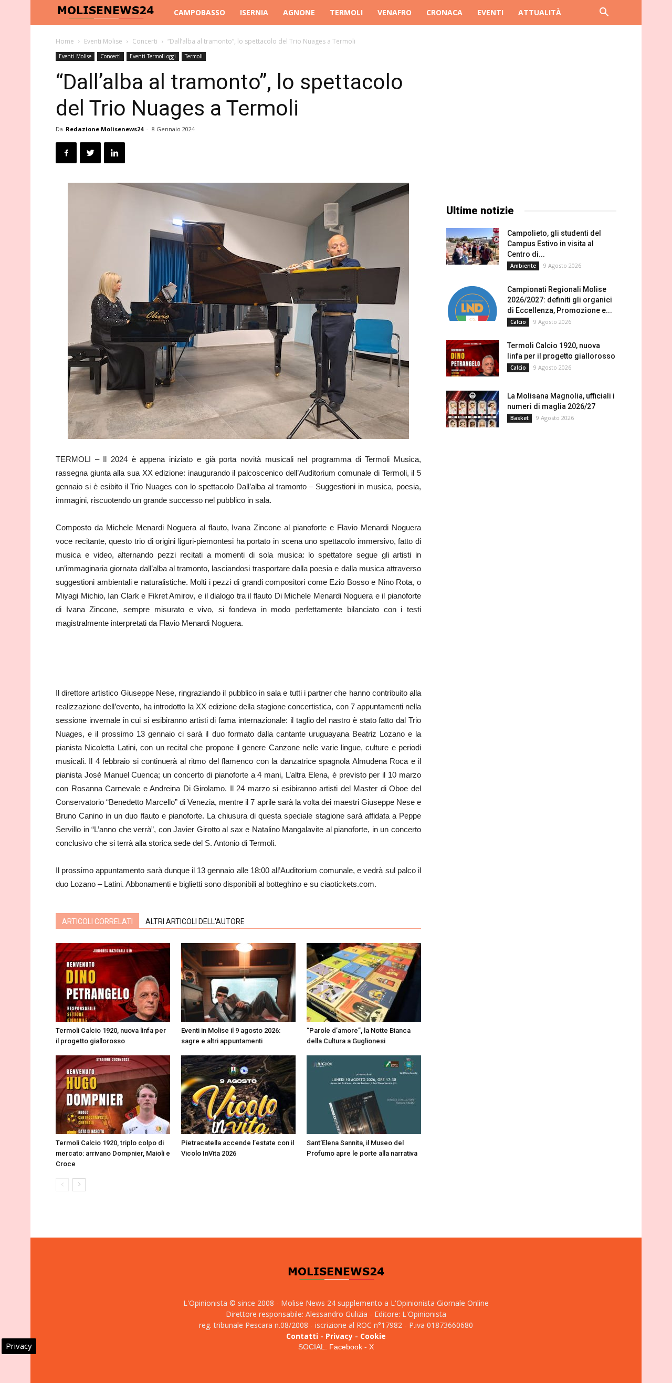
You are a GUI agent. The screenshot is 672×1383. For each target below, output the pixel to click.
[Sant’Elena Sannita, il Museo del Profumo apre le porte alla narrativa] (364, 1094)
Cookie (373, 1336)
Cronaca (444, 12)
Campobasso (199, 12)
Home (65, 41)
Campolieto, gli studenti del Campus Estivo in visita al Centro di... (554, 243)
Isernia (254, 12)
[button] (603, 13)
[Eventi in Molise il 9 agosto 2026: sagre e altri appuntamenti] (238, 982)
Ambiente (523, 265)
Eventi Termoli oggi (153, 56)
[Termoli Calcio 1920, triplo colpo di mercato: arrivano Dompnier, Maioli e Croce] (113, 1094)
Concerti (145, 41)
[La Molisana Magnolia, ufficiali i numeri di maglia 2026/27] (472, 409)
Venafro (394, 12)
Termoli (346, 12)
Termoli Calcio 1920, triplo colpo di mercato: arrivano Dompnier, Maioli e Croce (113, 1153)
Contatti (302, 1336)
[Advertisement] (238, 659)
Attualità (539, 12)
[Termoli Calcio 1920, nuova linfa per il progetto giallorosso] (113, 982)
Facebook (345, 1347)
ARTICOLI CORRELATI (97, 921)
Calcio (518, 322)
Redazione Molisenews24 (104, 129)
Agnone (299, 12)
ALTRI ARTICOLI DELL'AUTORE (195, 921)
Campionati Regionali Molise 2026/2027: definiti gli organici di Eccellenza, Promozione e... (559, 300)
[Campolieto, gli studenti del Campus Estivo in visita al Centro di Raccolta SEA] (472, 246)
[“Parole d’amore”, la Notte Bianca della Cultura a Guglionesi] (364, 982)
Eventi (490, 12)
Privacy (339, 1336)
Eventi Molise (103, 41)
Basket (519, 418)
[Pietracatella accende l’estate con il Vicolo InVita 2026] (238, 1094)
